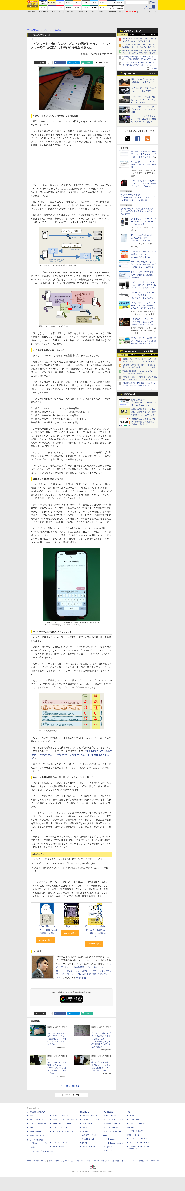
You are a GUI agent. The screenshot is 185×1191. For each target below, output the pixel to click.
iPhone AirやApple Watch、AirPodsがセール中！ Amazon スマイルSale (142, 238)
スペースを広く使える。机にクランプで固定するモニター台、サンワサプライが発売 (143, 295)
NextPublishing (58, 1146)
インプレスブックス (60, 1142)
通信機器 (31, 12)
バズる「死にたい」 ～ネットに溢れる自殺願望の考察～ (48, 930)
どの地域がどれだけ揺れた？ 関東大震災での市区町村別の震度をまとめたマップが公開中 (137, 211)
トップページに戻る (71, 1095)
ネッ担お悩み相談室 (37, 1136)
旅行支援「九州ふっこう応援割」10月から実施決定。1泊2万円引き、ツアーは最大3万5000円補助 (139, 379)
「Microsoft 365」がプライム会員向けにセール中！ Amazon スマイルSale (143, 254)
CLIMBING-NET (88, 1139)
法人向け (102, 12)
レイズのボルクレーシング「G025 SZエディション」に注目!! (143, 109)
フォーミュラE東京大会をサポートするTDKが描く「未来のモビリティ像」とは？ (143, 119)
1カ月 (153, 34)
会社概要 (115, 1161)
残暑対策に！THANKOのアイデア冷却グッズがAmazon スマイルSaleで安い (143, 221)
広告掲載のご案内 (67, 1161)
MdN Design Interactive (114, 1143)
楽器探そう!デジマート (90, 1119)
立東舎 (84, 1128)
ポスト (42, 63)
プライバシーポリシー (101, 1161)
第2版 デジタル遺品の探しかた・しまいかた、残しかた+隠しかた (95, 931)
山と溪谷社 (84, 1132)
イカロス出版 (108, 1112)
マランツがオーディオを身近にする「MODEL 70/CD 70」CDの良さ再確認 (143, 100)
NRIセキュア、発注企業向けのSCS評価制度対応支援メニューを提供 (143, 274)
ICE (128, 1112)
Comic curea (134, 1119)
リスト (50, 63)
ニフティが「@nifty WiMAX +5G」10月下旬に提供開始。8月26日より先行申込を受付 (143, 305)
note (88, 63)
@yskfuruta (81, 978)
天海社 (132, 1115)
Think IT (32, 1115)
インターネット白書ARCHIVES (41, 1151)
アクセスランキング (132, 31)
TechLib (109, 1150)
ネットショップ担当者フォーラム (65, 1119)
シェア (62, 63)
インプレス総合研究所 (38, 1123)
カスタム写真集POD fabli (139, 1142)
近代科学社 (84, 1143)
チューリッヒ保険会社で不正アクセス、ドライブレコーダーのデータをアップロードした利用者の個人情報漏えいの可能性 (139, 53)
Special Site (129, 73)
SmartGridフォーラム (60, 1115)
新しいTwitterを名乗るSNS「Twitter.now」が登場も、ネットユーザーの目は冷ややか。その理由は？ (137, 197)
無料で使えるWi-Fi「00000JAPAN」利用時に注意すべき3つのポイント (143, 402)
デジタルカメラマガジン (38, 1143)
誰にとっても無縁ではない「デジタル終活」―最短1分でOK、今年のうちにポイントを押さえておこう (56, 1038)
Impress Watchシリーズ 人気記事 (138, 351)
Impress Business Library (62, 1123)
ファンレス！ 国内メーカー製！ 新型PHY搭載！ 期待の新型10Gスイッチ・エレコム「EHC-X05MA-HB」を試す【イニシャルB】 (138, 65)
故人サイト (71, 926)
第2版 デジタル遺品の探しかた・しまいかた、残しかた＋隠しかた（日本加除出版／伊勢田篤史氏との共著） (84, 974)
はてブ (75, 63)
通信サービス (43, 12)
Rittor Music (84, 1112)
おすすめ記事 (129, 394)
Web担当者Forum (36, 1119)
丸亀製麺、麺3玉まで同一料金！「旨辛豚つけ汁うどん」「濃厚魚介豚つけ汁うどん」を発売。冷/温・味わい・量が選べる (139, 367)
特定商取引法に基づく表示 (149, 1161)
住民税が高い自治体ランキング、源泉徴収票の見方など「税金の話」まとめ (143, 421)
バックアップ (70, 12)
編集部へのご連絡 (83, 1161)
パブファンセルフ (136, 1131)
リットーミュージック (90, 1115)
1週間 (143, 34)
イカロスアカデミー (113, 1132)
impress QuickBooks (137, 1123)
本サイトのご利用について (36, 1161)
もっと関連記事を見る (70, 1086)
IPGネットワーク (133, 1135)
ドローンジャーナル (37, 1132)
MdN (105, 1136)
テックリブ (107, 1147)
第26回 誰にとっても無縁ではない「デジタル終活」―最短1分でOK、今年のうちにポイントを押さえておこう (71, 754)
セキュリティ (57, 12)
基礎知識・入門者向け (87, 12)
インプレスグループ (129, 1161)
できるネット (34, 1147)
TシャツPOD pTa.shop (138, 1138)
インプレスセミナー (60, 1128)
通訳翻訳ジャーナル (113, 1123)
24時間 (132, 34)
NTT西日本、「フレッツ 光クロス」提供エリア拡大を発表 (143, 164)
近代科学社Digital (88, 1146)
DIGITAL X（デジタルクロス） (64, 1132)
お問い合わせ (54, 1161)
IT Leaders (33, 1128)
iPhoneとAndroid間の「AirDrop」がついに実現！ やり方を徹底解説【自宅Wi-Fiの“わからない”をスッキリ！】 (139, 59)
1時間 (123, 34)
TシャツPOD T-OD (89, 1123)
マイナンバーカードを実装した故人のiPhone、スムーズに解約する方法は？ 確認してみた (57, 1067)
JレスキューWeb (112, 1128)
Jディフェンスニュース (114, 1119)
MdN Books (110, 1139)
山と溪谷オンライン (89, 1135)
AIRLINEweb (111, 1115)
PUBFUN (130, 1128)
